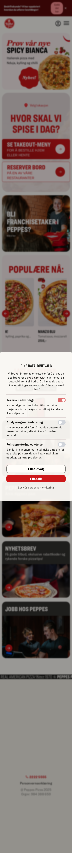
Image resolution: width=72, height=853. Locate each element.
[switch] (62, 422)
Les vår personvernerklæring (36, 487)
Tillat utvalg (36, 469)
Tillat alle (36, 478)
